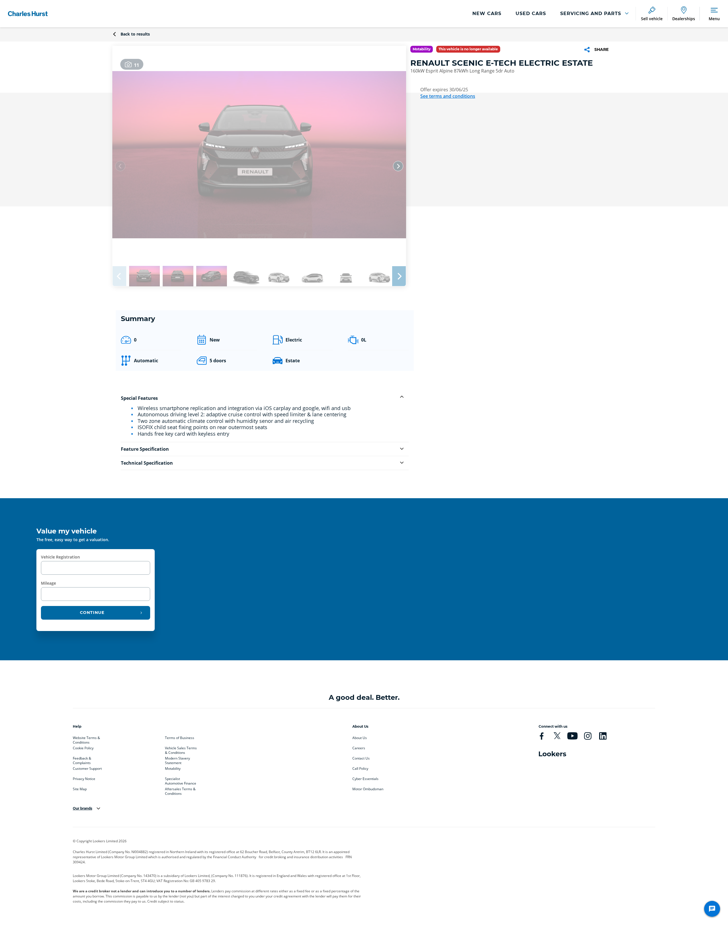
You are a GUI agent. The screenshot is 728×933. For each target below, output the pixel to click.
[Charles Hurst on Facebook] (541, 736)
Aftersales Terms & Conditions (180, 790)
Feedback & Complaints (82, 759)
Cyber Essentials (365, 779)
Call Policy (360, 768)
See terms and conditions (447, 96)
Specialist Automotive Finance (180, 780)
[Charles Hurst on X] (557, 736)
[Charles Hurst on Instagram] (587, 736)
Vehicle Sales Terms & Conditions (181, 749)
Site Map (80, 789)
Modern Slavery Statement (177, 759)
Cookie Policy (83, 748)
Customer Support (87, 768)
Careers (358, 748)
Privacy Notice (84, 779)
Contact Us (361, 758)
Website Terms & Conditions (86, 739)
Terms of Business (179, 738)
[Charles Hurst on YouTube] (572, 736)
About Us (359, 738)
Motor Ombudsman (367, 789)
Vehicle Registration (60, 557)
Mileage (48, 583)
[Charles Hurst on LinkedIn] (602, 736)
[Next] (398, 166)
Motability (173, 768)
